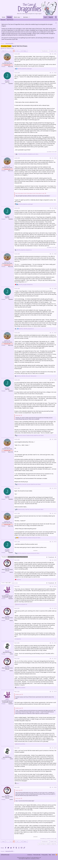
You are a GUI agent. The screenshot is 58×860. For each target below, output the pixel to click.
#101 (55, 54)
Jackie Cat (4, 48)
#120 (55, 787)
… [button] (8, 51)
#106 (55, 288)
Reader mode (15, 583)
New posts (3, 19)
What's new (17, 17)
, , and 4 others (29, 484)
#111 (55, 513)
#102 (55, 72)
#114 (55, 586)
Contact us (29, 854)
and (21, 604)
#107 (55, 332)
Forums (9, 17)
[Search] (55, 17)
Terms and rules (36, 854)
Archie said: (17, 798)
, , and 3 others (28, 154)
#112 (55, 541)
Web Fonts (28, 858)
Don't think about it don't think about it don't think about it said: (29, 193)
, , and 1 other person (26, 376)
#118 (55, 691)
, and (25, 68)
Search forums (10, 19)
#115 (55, 608)
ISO (50, 54)
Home (3, 17)
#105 (55, 253)
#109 (55, 439)
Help (50, 854)
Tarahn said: (18, 790)
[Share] (53, 54)
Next (25, 51)
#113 (55, 560)
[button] (21, 17)
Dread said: (17, 415)
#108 (55, 380)
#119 (55, 748)
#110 (55, 488)
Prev (3, 51)
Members (25, 17)
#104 (55, 208)
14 (21, 51)
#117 (55, 658)
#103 (55, 158)
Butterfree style (5, 854)
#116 (55, 643)
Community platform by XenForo (29, 857)
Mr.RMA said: (18, 694)
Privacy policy (45, 854)
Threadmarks (4, 557)
